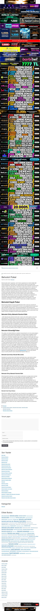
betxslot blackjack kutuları (29, 517)
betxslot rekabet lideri (17, 539)
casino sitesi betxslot (26, 549)
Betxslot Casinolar (7, 409)
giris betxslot (13, 551)
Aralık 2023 (4, 585)
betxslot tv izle (30, 542)
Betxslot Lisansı (5, 483)
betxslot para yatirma (7, 537)
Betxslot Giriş (4, 462)
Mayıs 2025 (4, 570)
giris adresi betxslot (5, 551)
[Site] (20, 68)
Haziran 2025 (4, 569)
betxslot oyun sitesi (33, 536)
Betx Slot (3, 455)
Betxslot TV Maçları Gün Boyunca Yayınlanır (11, 494)
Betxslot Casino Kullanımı (7, 469)
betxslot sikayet (24, 539)
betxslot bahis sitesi (20, 517)
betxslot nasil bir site (31, 534)
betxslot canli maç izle (7, 521)
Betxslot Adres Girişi (6, 464)
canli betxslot (15, 549)
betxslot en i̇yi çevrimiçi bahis (33, 524)
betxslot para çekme (16, 537)
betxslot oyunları (10, 536)
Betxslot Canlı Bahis (20, 521)
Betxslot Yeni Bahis (6, 476)
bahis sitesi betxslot (5, 515)
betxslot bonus (4, 519)
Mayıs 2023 (4, 597)
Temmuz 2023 (5, 593)
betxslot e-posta (18, 524)
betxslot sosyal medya (6, 540)
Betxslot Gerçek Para (6, 465)
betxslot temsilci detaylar (5, 542)
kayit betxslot (14, 553)
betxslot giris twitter (26, 527)
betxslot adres (14, 515)
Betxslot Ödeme (5, 490)
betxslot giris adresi (8, 527)
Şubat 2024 (4, 581)
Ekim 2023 (4, 588)
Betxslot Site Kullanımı (6, 474)
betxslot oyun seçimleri (25, 536)
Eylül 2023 (4, 590)
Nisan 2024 (4, 577)
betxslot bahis (5, 517)
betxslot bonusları (10, 519)
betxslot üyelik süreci (27, 547)
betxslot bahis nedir (12, 517)
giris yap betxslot (25, 551)
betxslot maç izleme (13, 533)
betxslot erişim (13, 525)
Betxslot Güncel (5, 458)
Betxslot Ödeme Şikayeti (7, 473)
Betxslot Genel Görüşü (7, 410)
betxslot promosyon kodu (8, 539)
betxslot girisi (18, 527)
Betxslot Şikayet (5, 457)
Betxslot (4, 405)
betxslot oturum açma (4, 536)
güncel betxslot (5, 553)
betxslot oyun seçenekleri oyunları (17, 536)
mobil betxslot (22, 553)
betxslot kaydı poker (17, 407)
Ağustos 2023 (4, 592)
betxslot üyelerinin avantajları (19, 547)
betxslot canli (15, 519)
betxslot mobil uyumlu (22, 534)
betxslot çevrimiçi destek (6, 547)
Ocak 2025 (4, 574)
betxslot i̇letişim (32, 531)
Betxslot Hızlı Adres (6, 471)
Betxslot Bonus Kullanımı (7, 478)
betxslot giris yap (34, 527)
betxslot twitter (13, 544)
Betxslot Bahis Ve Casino (7, 488)
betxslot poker (25, 407)
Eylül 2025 (4, 567)
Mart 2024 (4, 579)
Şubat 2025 (4, 572)
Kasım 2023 (4, 586)
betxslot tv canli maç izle (22, 542)
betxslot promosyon (31, 537)
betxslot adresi (22, 515)
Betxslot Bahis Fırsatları (6, 492)
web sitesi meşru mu (28, 553)
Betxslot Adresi (5, 460)
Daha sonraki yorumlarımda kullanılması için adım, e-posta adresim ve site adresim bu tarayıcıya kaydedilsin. (20, 441)
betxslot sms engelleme (32, 539)
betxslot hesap (15, 531)
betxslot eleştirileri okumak (24, 524)
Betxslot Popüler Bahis (6, 480)
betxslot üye (13, 547)
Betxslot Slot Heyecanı (6, 467)
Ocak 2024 (4, 583)
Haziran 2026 (4, 563)
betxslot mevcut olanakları (23, 533)
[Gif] (20, 112)
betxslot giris (27, 525)
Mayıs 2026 (4, 565)
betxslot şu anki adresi (6, 549)
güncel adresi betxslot (33, 551)
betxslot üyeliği (33, 547)
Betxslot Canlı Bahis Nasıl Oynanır (9, 497)
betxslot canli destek (25, 519)
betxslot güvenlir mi (7, 531)
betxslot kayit (4, 533)
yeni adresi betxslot (6, 555)
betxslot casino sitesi (22, 522)
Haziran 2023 (4, 595)
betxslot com (5, 524)
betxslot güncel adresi (7, 407)
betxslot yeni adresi (18, 546)
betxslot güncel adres (7, 529)
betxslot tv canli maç (13, 542)
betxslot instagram (23, 531)
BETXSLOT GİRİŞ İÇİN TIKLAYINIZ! (20, 40)
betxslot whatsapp (8, 546)
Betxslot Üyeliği (5, 485)
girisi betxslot (19, 551)
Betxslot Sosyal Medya (6, 487)
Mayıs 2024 (4, 576)
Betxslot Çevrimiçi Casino (7, 496)
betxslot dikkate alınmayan (11, 524)
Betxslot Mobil (30, 533)
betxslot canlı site (28, 521)
